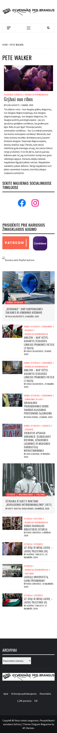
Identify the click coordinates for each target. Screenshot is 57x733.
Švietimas (29, 574)
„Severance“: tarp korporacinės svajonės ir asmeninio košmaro (24, 310)
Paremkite (45, 693)
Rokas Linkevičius (34, 532)
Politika (40, 494)
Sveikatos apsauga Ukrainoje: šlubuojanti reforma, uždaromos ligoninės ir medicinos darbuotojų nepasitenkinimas (37, 442)
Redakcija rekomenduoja (36, 95)
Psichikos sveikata (13, 95)
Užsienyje (29, 429)
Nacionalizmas (26, 494)
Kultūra (38, 519)
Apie (5, 693)
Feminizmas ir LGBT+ (34, 399)
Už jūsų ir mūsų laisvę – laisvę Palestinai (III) (38, 549)
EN (36, 700)
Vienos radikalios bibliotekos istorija (35, 527)
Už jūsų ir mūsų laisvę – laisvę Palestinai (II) (38, 600)
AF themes (28, 728)
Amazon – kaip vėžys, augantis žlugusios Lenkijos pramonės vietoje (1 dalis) (39, 375)
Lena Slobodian (33, 454)
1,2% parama (24, 700)
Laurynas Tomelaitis (35, 554)
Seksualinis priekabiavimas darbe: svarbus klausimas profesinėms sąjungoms (38, 408)
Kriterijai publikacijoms (24, 693)
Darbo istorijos (15, 302)
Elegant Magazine (41, 724)
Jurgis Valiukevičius (35, 351)
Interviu (29, 330)
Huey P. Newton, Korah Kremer (21, 508)
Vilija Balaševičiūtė (16, 316)
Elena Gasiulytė (13, 105)
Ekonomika (47, 327)
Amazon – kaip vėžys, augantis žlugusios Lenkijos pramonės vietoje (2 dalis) (39, 343)
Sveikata (46, 426)
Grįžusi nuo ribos (18, 99)
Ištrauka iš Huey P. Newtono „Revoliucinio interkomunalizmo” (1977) (28, 503)
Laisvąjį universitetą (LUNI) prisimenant (36, 578)
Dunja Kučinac (32, 417)
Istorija (11, 494)
